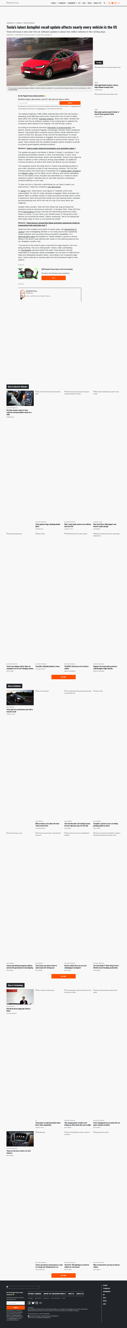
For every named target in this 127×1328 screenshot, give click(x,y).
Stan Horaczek (40, 1269)
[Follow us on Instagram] (115, 3)
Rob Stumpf (9, 671)
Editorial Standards (34, 1294)
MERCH (89, 3)
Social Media (10, 1006)
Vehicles (19, 23)
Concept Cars (97, 521)
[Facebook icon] (29, 1303)
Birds (96, 82)
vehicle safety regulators (71, 171)
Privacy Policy (41, 108)
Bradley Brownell (69, 671)
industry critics (28, 173)
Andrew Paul (10, 35)
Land (96, 109)
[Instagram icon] (37, 1303)
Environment (72, 3)
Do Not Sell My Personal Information (39, 1317)
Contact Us (80, 1294)
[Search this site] (104, 3)
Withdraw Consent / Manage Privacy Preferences (43, 1316)
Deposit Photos (13, 89)
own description (54, 187)
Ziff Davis (34, 1313)
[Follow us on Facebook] (109, 3)
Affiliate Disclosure (55, 1298)
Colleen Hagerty (40, 669)
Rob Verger (96, 529)
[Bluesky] (21, 298)
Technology (61, 3)
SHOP (104, 1304)
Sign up (70, 103)
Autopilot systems (46, 119)
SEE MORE (63, 677)
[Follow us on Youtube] (118, 3)
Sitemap (63, 1298)
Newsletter (97, 3)
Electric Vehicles (29, 23)
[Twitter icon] (33, 1303)
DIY (79, 3)
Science (53, 3)
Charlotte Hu (68, 529)
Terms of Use (75, 106)
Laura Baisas (98, 89)
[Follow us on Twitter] (112, 3)
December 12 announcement (59, 128)
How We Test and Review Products (55, 1294)
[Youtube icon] (40, 1303)
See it (53, 278)
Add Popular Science (44, 35)
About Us (71, 1294)
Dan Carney (67, 828)
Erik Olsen (67, 970)
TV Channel (30, 1298)
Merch (105, 1301)
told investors (28, 212)
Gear (83, 3)
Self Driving (10, 707)
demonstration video (26, 237)
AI (36, 1120)
